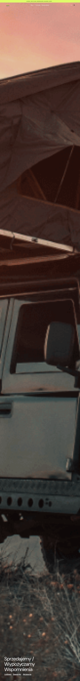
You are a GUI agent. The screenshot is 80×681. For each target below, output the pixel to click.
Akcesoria (27, 674)
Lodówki (7, 674)
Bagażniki (17, 674)
